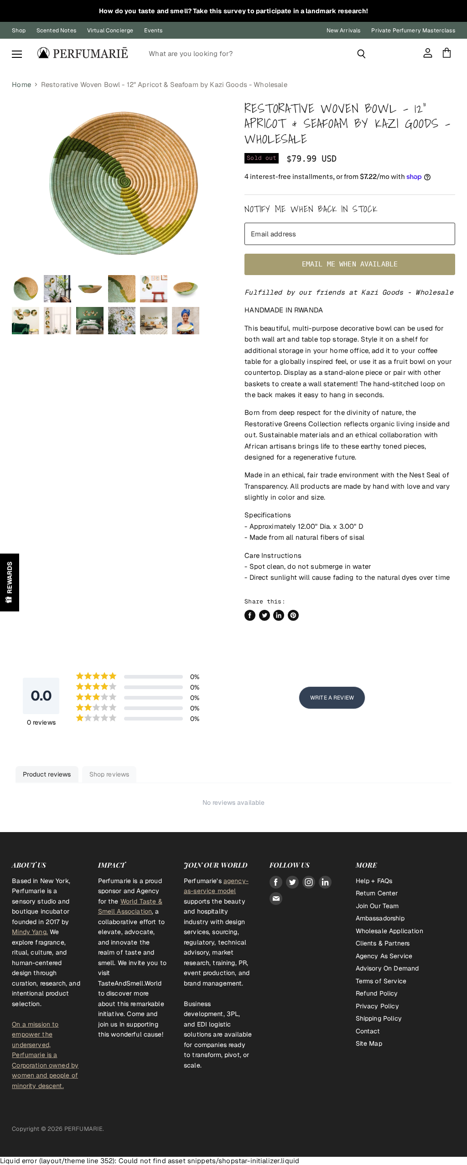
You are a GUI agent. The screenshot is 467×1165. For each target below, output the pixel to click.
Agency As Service (384, 956)
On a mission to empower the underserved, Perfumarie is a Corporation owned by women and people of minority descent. (45, 1055)
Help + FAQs (374, 881)
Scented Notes (56, 30)
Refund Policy (377, 993)
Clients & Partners (383, 943)
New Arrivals (344, 30)
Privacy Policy (377, 1006)
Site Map (369, 1043)
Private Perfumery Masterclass (413, 30)
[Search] (361, 53)
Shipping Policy (379, 1018)
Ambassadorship (380, 918)
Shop (19, 30)
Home (21, 84)
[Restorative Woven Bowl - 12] (25, 288)
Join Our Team (377, 906)
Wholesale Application (389, 931)
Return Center (377, 893)
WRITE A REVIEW (332, 697)
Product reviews (47, 774)
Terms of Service (381, 981)
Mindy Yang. (30, 932)
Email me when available (350, 264)
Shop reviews (109, 774)
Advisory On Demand (387, 968)
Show (9, 583)
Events (153, 30)
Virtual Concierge (110, 30)
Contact (368, 1031)
